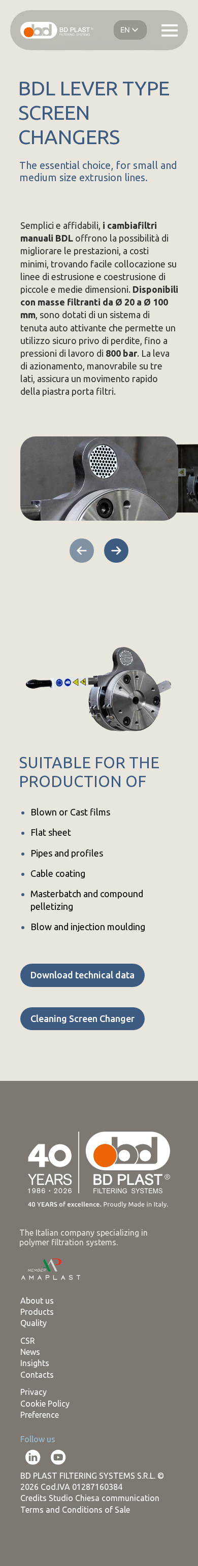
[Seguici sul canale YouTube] (58, 1457)
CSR (27, 1340)
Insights (34, 1363)
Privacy (33, 1392)
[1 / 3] (99, 478)
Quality (33, 1322)
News (30, 1351)
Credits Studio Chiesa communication (89, 1498)
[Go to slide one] (26, 578)
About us (37, 1300)
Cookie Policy (45, 1403)
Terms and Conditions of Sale (75, 1509)
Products (37, 1311)
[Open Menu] (169, 30)
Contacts (37, 1374)
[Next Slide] (116, 550)
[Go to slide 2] (40, 578)
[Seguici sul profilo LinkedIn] (33, 1457)
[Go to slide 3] (53, 578)
